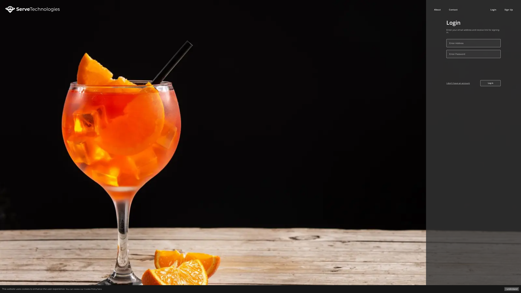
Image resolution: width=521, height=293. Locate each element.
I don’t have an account (458, 83)
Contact (453, 9)
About (437, 9)
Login (493, 9)
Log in (490, 83)
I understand (512, 289)
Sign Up (509, 9)
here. (99, 289)
